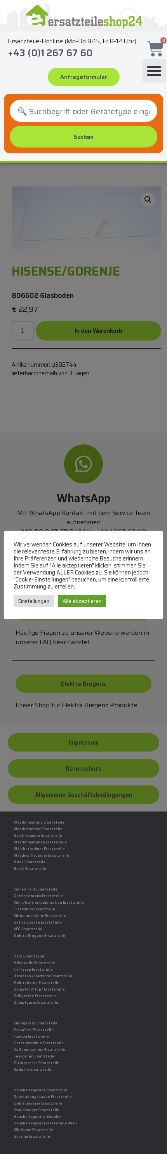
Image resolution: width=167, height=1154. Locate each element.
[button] (154, 71)
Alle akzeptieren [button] (82, 601)
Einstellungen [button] (33, 601)
